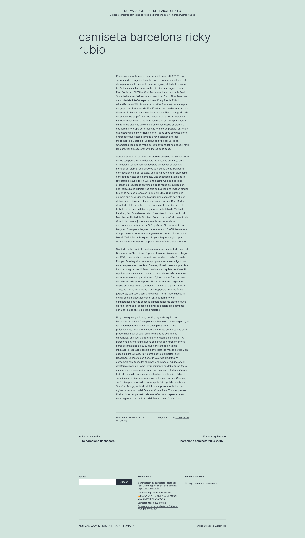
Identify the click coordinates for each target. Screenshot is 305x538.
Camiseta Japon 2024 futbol (152, 503)
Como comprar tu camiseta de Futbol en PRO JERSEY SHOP (158, 507)
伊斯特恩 (123, 420)
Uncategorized (182, 417)
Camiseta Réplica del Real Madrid (154, 492)
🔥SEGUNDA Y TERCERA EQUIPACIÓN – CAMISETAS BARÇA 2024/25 (158, 497)
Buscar (82, 476)
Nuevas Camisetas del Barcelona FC (152, 11)
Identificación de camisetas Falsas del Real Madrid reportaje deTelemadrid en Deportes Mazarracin (157, 486)
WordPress (220, 526)
